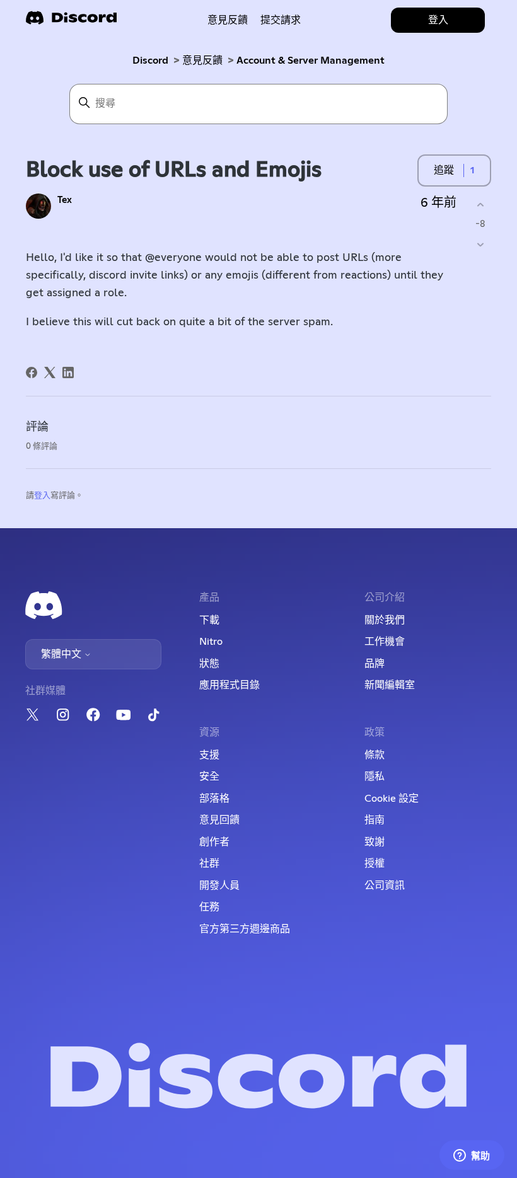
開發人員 (219, 886)
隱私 (374, 776)
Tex (64, 200)
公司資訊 (384, 886)
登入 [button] (438, 20)
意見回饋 (219, 820)
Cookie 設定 (391, 799)
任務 (209, 907)
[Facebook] (31, 372)
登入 (42, 496)
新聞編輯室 (389, 685)
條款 (374, 755)
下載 (209, 620)
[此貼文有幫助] (480, 204)
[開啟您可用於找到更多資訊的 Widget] (471, 1156)
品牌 (374, 664)
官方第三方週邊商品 (244, 929)
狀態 (209, 664)
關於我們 (384, 620)
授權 (374, 863)
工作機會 (384, 642)
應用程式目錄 (229, 685)
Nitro (211, 642)
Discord (150, 60)
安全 (209, 776)
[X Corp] (49, 372)
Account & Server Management (310, 60)
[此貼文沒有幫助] (480, 245)
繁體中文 (62, 654)
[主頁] (71, 21)
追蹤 (444, 170)
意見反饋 (227, 20)
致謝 (374, 842)
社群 (209, 863)
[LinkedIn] (68, 372)
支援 (209, 755)
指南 (374, 820)
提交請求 (280, 20)
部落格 (214, 799)
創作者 (214, 842)
